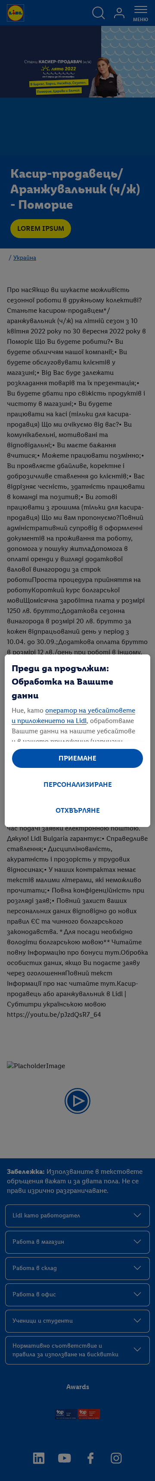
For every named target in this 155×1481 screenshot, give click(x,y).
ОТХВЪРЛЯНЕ (78, 810)
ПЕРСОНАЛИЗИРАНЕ (77, 784)
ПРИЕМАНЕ (77, 758)
